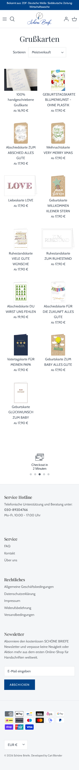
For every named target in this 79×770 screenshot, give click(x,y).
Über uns (10, 560)
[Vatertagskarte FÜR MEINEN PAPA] (20, 345)
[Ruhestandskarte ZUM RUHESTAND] (58, 239)
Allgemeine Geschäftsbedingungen (29, 587)
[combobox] (47, 52)
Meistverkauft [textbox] (41, 52)
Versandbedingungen (19, 615)
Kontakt (9, 553)
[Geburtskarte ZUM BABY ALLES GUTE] (58, 345)
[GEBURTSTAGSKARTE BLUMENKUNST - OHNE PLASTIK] (58, 80)
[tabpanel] (39, 462)
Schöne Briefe (22, 755)
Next (66, 466)
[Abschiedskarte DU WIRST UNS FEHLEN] (20, 292)
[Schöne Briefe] (39, 19)
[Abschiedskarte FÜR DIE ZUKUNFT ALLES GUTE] (58, 292)
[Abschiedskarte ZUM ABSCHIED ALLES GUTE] (20, 133)
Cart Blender (55, 755)
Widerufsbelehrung (17, 608)
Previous (12, 466)
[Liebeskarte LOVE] (20, 186)
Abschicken (19, 685)
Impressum (12, 601)
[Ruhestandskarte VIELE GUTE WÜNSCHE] (20, 239)
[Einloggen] (65, 19)
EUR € (12, 745)
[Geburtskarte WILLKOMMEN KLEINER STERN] (58, 186)
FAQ (7, 546)
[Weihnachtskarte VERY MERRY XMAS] (58, 133)
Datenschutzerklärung (19, 594)
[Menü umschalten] (4, 19)
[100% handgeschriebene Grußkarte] (20, 80)
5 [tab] (50, 472)
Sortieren (19, 52)
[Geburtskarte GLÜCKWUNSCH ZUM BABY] (20, 392)
